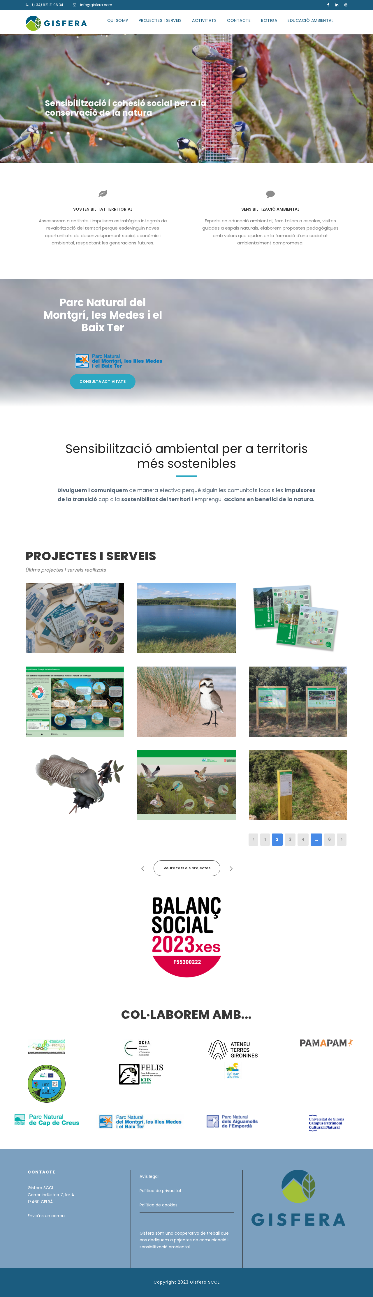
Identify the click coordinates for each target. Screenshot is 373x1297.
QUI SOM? (117, 20)
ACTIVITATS (204, 20)
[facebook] (328, 4)
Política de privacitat (161, 1191)
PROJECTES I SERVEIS (160, 20)
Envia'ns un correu (46, 1216)
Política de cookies (158, 1205)
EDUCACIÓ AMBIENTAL (310, 20)
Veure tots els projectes (186, 868)
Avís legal (149, 1176)
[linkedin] (336, 4)
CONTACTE (239, 20)
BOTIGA (269, 20)
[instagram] (345, 4)
